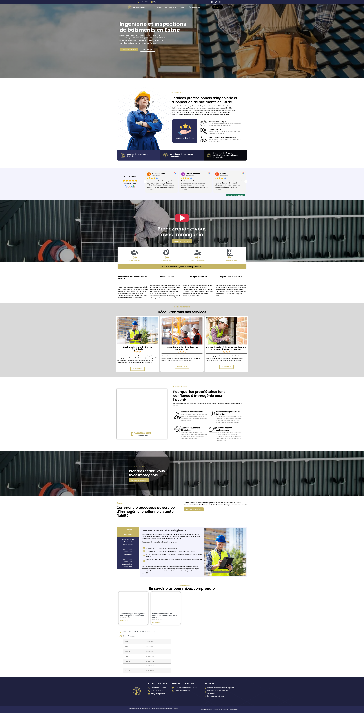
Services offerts (170, 7)
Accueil (159, 7)
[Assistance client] (132, 433)
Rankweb (175, 708)
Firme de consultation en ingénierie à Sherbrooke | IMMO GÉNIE (164, 616)
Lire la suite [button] (150, 190)
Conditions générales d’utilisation (209, 709)
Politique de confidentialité (229, 709)
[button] (245, 181)
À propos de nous (194, 7)
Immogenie (146, 708)
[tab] (128, 532)
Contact (182, 7)
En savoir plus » (124, 620)
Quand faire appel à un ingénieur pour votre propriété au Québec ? (132, 615)
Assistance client (143, 433)
